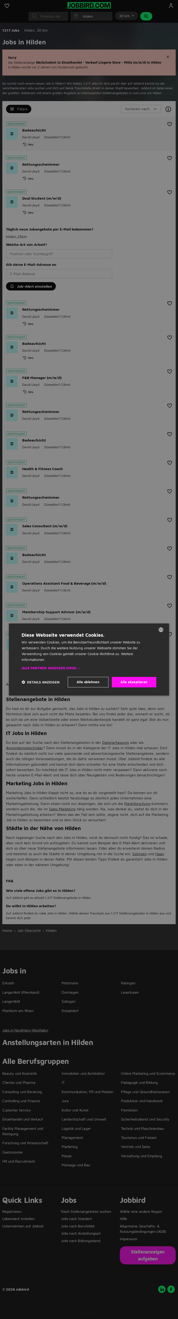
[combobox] (161, 629)
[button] (89, 668)
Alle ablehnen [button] (88, 682)
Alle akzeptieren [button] (134, 682)
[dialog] (89, 659)
